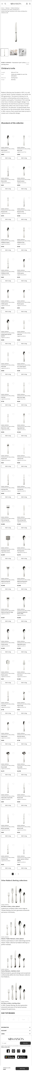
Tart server (20, 675)
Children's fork (20, 242)
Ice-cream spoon (21, 366)
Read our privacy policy (5, 1046)
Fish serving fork (5, 520)
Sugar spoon (4, 736)
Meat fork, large (21, 397)
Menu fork (19, 150)
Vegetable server (21, 644)
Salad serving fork (5, 581)
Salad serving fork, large (7, 612)
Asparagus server (5, 550)
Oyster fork (4, 458)
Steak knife (20, 797)
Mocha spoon (20, 304)
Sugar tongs (20, 705)
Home (2, 8)
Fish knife (3, 366)
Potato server (4, 644)
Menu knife (4, 181)
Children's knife (5, 273)
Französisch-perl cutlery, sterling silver (10, 9)
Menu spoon (4, 150)
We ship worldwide (16, 0)
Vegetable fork (21, 428)
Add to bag (22, 1068)
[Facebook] (8, 1051)
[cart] (27, 3)
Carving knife (4, 489)
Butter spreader (5, 828)
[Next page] (18, 874)
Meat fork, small (5, 428)
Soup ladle (19, 767)
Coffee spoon (20, 273)
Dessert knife (20, 211)
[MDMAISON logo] (16, 1039)
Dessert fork (4, 211)
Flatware (7, 8)
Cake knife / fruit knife (6, 797)
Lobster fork (20, 458)
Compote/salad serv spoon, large (22, 612)
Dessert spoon (20, 181)
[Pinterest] (13, 1051)
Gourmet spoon (21, 736)
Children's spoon (5, 242)
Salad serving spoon (22, 581)
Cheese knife (4, 859)
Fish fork (3, 397)
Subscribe (25, 1043)
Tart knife (3, 705)
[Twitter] (23, 1051)
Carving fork (20, 489)
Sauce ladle (4, 767)
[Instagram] (18, 1051)
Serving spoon (20, 550)
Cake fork (19, 334)
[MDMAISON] (15, 3)
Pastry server (4, 675)
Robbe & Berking (15, 8)
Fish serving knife (21, 520)
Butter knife (20, 828)
